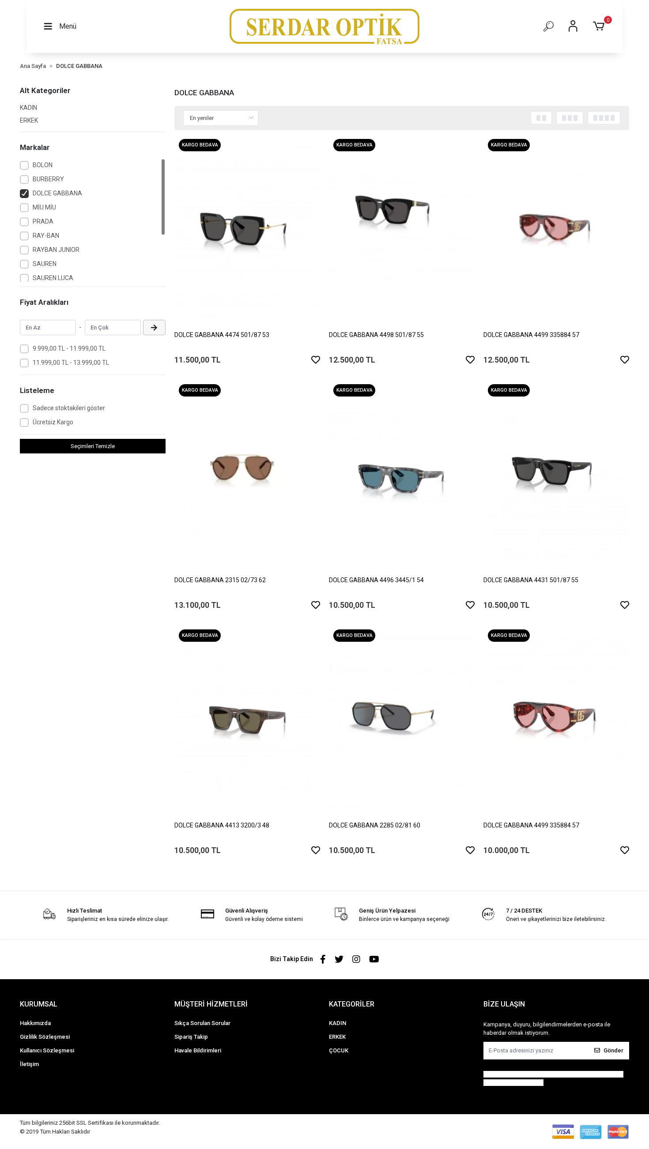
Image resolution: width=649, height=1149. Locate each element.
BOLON (43, 164)
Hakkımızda (35, 1023)
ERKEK (29, 120)
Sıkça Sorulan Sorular (202, 1023)
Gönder (613, 1050)
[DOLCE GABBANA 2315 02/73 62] (247, 477)
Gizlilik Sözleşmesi (45, 1036)
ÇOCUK (338, 1050)
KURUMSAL (38, 1004)
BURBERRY (48, 179)
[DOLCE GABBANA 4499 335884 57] (556, 232)
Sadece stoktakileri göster (69, 408)
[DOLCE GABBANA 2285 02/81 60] (402, 722)
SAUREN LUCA (53, 277)
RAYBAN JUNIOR (56, 249)
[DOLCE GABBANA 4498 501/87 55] (402, 232)
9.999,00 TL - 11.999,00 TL (69, 348)
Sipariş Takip (191, 1036)
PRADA (43, 221)
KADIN (28, 107)
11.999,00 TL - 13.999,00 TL (71, 362)
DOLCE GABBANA (57, 193)
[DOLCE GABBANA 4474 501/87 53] (247, 232)
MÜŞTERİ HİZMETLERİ (211, 1004)
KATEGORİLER (351, 1004)
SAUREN (45, 263)
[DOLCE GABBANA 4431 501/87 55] (556, 477)
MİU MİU (44, 207)
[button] (600, 26)
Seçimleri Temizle (93, 446)
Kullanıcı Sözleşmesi (47, 1050)
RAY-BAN (46, 235)
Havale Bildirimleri (197, 1050)
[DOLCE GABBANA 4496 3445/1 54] (402, 477)
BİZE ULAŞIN (504, 1004)
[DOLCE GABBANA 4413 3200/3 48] (247, 722)
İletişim (29, 1064)
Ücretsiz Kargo (53, 422)
